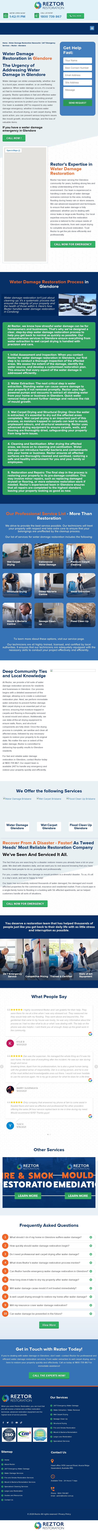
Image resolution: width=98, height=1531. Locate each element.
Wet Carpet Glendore (49, 826)
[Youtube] (17, 1422)
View (49, 1325)
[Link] (21, 1422)
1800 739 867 (50, 17)
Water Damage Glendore (17, 826)
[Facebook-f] (3, 1422)
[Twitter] (8, 1422)
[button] (92, 28)
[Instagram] (12, 1422)
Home (5, 43)
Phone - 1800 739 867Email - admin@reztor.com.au (62, 1494)
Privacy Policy (65, 1514)
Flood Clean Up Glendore (81, 826)
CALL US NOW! (46, 13)
